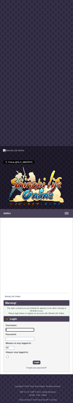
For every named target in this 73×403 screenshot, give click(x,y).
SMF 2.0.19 (24, 392)
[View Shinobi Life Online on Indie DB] (13, 150)
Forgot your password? (36, 368)
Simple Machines (49, 392)
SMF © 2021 (36, 392)
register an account (35, 313)
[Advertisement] (36, 36)
